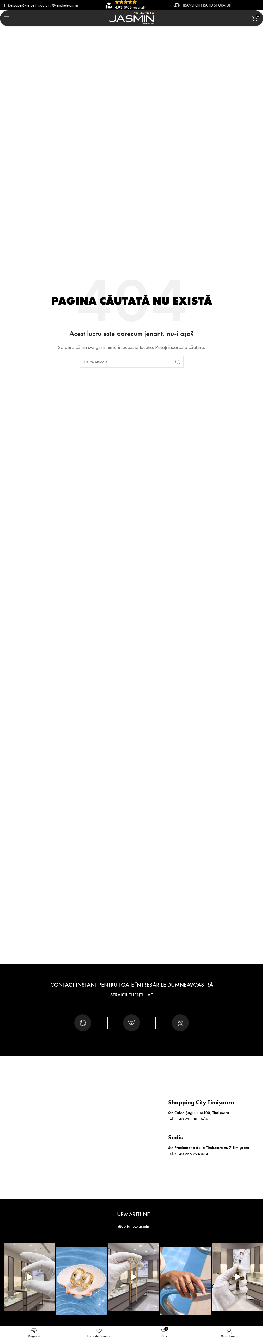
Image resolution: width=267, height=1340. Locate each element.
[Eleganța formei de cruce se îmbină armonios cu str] (237, 1277)
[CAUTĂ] (178, 362)
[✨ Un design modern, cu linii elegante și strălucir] (29, 1277)
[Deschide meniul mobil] (6, 18)
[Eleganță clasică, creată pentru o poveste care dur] (81, 1281)
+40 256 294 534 (192, 1154)
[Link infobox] (82, 1024)
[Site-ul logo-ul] (131, 17)
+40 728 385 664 (192, 1119)
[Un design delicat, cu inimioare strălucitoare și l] (133, 1277)
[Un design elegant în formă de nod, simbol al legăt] (185, 1281)
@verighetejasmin (133, 1226)
